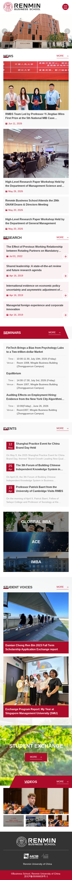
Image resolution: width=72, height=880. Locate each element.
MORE (60, 55)
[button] (5, 31)
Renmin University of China (37, 864)
